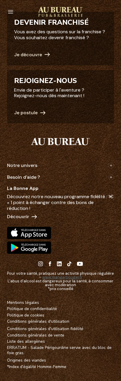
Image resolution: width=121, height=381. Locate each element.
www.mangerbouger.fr (62, 277)
